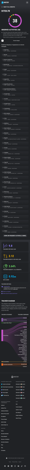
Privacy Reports (4, 436)
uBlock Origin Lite (4, 424)
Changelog (3, 450)
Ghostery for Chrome (20, 384)
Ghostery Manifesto (5, 433)
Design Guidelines (19, 415)
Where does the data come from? (10, 293)
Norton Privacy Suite (5, 413)
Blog (2, 447)
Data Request (18, 412)
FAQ (16, 404)
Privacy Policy (14, 461)
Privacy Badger (4, 419)
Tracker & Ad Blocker (6, 384)
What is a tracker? (7, 291)
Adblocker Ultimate (4, 410)
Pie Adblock (3, 416)
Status (2, 430)
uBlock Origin (3, 422)
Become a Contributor (5, 439)
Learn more (15, 289)
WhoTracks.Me (5, 389)
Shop (2, 444)
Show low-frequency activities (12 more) (15, 235)
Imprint (20, 461)
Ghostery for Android (20, 398)
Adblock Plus (3, 408)
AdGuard (2, 405)
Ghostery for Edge (20, 395)
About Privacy (18, 418)
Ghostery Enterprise (4, 442)
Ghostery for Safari (20, 389)
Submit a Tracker (19, 409)
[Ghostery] (5, 2)
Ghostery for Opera (20, 392)
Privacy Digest (5, 392)
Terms (10, 461)
